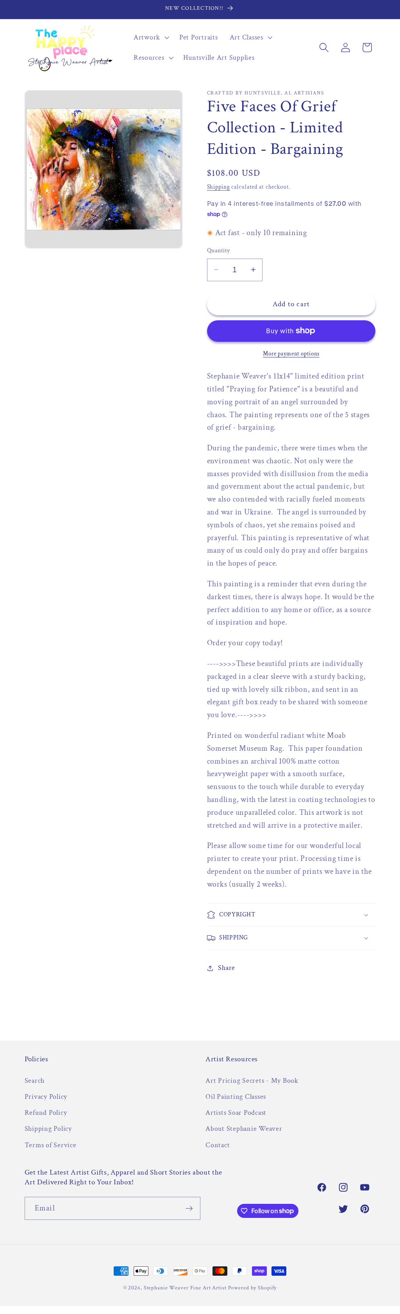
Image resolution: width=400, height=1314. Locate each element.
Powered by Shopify (252, 1287)
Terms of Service (51, 1145)
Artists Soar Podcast (235, 1112)
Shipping (218, 187)
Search (35, 1080)
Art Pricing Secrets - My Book (251, 1080)
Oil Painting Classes (235, 1096)
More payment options (291, 353)
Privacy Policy (46, 1096)
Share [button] (226, 967)
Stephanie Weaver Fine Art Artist (185, 1287)
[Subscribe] (189, 1208)
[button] (150, 37)
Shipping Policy (48, 1128)
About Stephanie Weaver (243, 1128)
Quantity (218, 250)
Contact (217, 1145)
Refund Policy (46, 1112)
